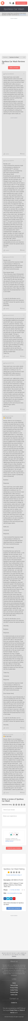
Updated (14, 956)
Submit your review (14, 848)
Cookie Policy (14, 990)
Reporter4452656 (9, 74)
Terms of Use (14, 985)
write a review (22, 14)
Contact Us (14, 1002)
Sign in (13, 3)
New (23, 954)
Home (14, 983)
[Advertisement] (14, 35)
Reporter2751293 (9, 257)
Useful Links (14, 994)
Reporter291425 (9, 734)
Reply (23, 153)
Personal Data (14, 992)
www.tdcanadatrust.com (13, 893)
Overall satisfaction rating (14, 875)
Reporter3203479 (9, 160)
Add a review (14, 68)
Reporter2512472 (9, 315)
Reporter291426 (9, 416)
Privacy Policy (14, 987)
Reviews (5, 57)
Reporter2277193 (9, 363)
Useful (7, 154)
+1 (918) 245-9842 (14, 890)
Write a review (21, 3)
